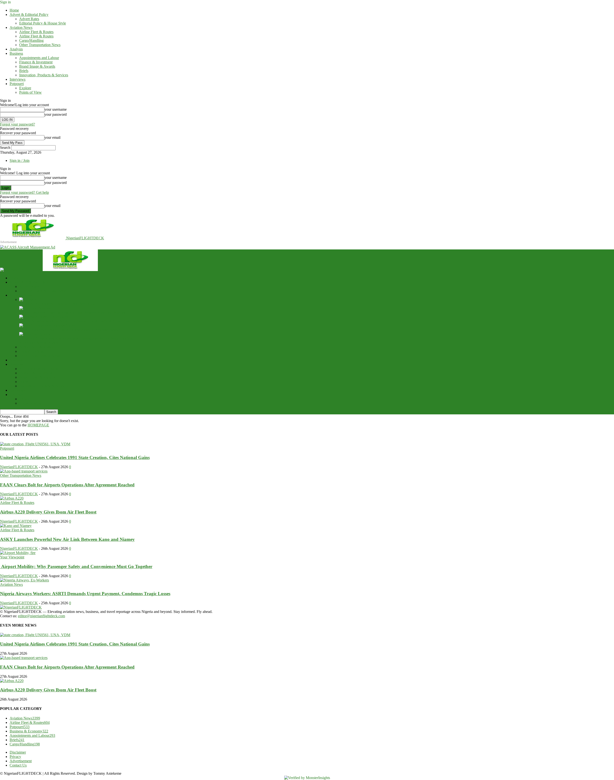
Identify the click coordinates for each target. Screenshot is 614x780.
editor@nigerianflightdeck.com (41, 616)
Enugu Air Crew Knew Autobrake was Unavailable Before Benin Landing (76, 338)
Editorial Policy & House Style (42, 23)
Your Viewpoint (12, 557)
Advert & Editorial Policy (29, 14)
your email (52, 137)
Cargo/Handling (31, 40)
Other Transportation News (39, 45)
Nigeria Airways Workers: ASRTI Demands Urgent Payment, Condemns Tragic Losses (85, 321)
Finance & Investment (36, 62)
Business (16, 53)
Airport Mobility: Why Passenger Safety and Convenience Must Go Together (76, 566)
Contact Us (18, 765)
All (21, 343)
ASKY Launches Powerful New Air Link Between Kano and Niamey (72, 312)
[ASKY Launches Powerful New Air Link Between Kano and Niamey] (35, 308)
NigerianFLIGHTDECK (19, 467)
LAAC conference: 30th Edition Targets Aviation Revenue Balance (70, 330)
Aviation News (21, 27)
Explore (25, 88)
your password (55, 114)
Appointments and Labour (39, 58)
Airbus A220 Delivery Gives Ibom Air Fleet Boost (57, 304)
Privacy (15, 757)
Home (14, 10)
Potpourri (17, 84)
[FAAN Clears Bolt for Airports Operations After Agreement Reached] (23, 471)
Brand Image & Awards (37, 66)
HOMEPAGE (38, 425)
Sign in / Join (20, 160)
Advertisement (21, 761)
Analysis (16, 49)
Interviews (17, 79)
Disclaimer (18, 752)
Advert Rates (29, 19)
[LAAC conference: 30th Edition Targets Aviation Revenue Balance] (47, 325)
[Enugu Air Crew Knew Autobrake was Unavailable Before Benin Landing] (35, 334)
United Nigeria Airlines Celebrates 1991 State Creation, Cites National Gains (75, 457)
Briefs (23, 71)
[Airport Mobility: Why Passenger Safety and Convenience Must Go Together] (17, 553)
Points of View (30, 92)
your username (55, 109)
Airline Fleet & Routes (36, 32)
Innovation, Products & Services (43, 75)
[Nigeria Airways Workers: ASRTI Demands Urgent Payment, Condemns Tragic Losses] (43, 317)
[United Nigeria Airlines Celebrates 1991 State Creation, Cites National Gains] (35, 444)
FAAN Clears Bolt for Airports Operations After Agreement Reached (67, 484)
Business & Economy (29, 731)
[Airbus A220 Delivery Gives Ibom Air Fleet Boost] (31, 299)
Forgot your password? (17, 124)
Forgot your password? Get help (24, 192)
